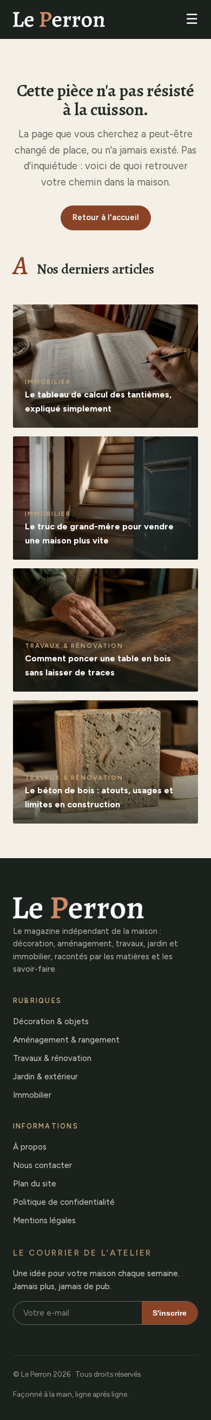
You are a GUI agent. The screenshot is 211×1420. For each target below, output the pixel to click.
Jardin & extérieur (45, 1076)
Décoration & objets (51, 1021)
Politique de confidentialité (64, 1202)
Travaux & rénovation (52, 1058)
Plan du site (34, 1184)
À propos (30, 1147)
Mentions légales (44, 1220)
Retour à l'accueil (105, 217)
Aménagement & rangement (66, 1040)
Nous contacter (42, 1165)
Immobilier (32, 1095)
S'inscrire (170, 1313)
